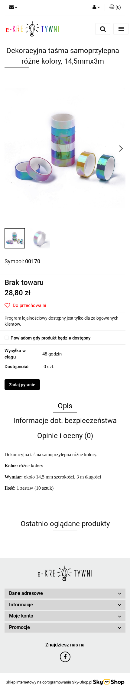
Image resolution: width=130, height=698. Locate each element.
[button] (115, 7)
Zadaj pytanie (22, 384)
